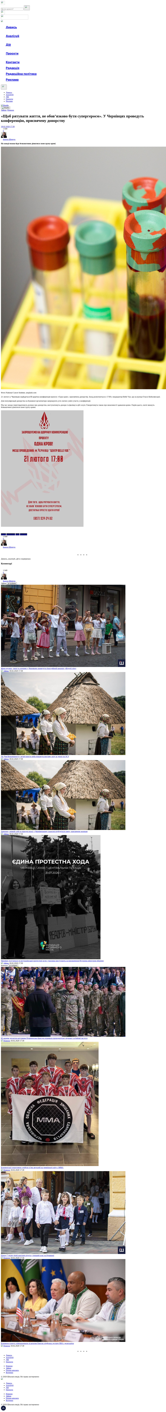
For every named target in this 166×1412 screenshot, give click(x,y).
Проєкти (12, 53)
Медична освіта (42, 58)
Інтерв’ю (23, 32)
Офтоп (43, 32)
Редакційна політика (21, 74)
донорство (10, 534)
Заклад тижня (57, 58)
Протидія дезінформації (75, 58)
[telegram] (89, 555)
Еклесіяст (122, 58)
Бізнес (49, 49)
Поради (42, 49)
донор (3, 534)
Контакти (13, 62)
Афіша (13, 49)
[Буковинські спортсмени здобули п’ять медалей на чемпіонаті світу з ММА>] (50, 1165)
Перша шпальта (12, 1370)
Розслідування (28, 40)
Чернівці (23, 534)
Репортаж (34, 32)
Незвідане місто (17, 58)
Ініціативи (32, 49)
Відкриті (29, 58)
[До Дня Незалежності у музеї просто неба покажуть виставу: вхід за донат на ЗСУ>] (63, 754)
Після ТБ (111, 58)
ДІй (7, 97)
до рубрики (12, 583)
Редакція (12, 68)
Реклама (58, 49)
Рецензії (21, 49)
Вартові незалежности (96, 58)
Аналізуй (12, 36)
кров (17, 534)
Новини (14, 32)
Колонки (39, 40)
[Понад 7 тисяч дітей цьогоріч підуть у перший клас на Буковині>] (63, 1253)
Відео (50, 32)
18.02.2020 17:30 (8, 127)
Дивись (11, 27)
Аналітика (15, 40)
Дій (8, 44)
